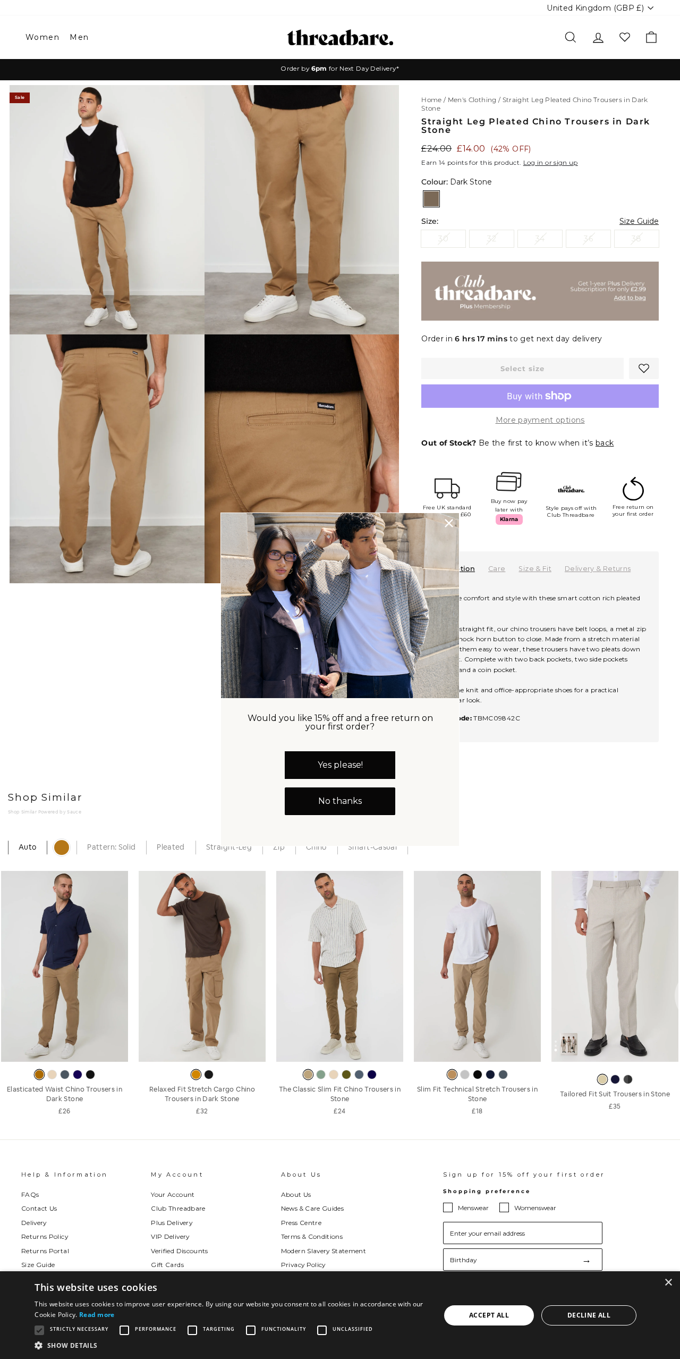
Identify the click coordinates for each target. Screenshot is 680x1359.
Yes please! (340, 765)
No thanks (340, 801)
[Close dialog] (448, 523)
